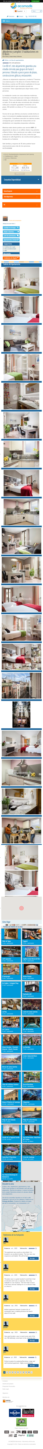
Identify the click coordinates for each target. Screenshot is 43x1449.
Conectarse (11, 16)
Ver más (32, 1258)
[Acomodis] (21, 5)
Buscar (40, 11)
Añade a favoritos (9, 232)
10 (29, 1372)
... (31, 1372)
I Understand (35, 1)
